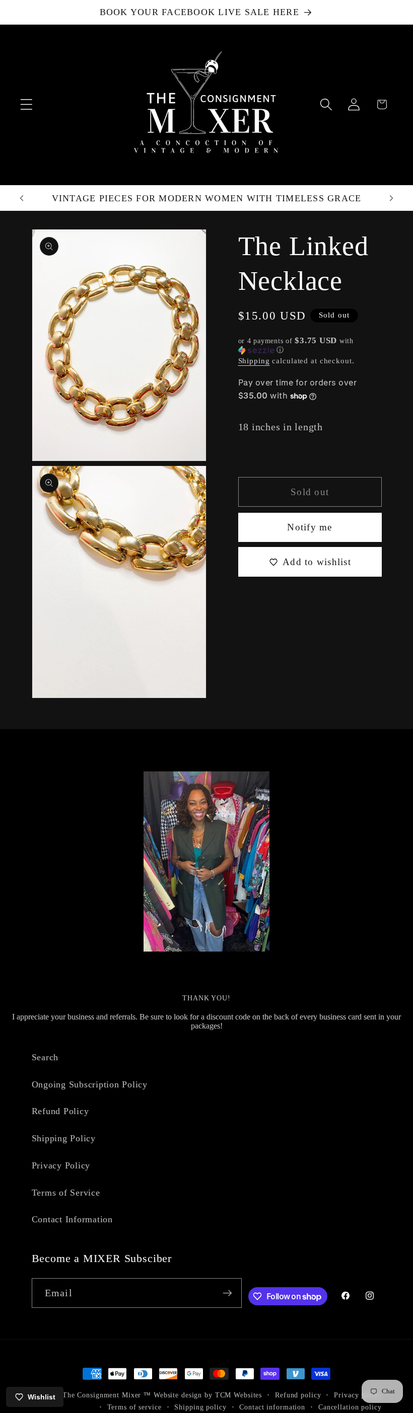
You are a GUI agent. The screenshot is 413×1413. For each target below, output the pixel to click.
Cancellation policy (350, 1407)
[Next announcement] (391, 198)
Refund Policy (60, 1111)
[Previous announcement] (22, 198)
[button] (26, 104)
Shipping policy (200, 1407)
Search (45, 1057)
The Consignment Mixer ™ (106, 1395)
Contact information (272, 1407)
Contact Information (72, 1219)
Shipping (254, 361)
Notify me (309, 527)
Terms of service (134, 1407)
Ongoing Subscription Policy (90, 1084)
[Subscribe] (227, 1292)
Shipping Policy (64, 1138)
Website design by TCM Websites (208, 1395)
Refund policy (298, 1395)
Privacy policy (357, 1395)
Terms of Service (66, 1193)
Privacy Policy (61, 1165)
